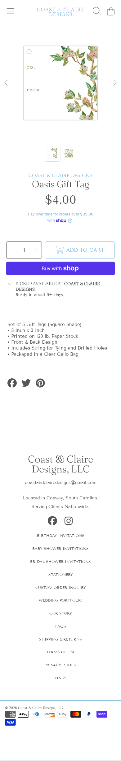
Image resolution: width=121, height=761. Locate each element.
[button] (10, 11)
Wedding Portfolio (60, 600)
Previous (6, 82)
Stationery (60, 574)
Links (61, 678)
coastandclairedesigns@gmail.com (60, 482)
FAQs (60, 626)
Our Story (60, 613)
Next (114, 82)
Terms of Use (60, 652)
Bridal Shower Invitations (60, 561)
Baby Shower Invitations (60, 548)
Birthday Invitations (60, 535)
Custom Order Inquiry (60, 587)
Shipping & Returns (60, 639)
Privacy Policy (60, 665)
